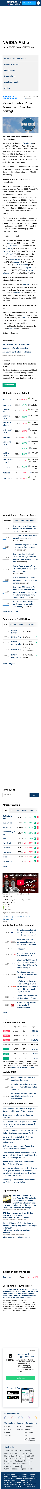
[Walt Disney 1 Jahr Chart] (33, 478)
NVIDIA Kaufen (14, 631)
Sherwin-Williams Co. (8, 460)
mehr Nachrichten (10, 611)
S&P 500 (30, 1456)
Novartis (6, 847)
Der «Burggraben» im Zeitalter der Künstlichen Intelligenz (27, 974)
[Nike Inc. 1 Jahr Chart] (33, 448)
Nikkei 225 (20, 1456)
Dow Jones (27, 143)
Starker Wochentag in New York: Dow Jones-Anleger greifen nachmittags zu (25, 568)
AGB (26, 1435)
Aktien (22, 1458)
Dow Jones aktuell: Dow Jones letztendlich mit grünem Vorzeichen (25, 528)
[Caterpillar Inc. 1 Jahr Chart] (33, 410)
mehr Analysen (9, 663)
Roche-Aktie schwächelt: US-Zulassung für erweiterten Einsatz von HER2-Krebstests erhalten (19, 1139)
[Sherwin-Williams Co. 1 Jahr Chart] (33, 460)
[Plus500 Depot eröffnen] (13, 4)
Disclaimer (28, 1432)
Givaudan (7, 827)
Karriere (7, 1429)
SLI (21, 1451)
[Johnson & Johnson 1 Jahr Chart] (33, 423)
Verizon (11, 328)
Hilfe (19, 1426)
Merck (23, 318)
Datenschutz (29, 1429)
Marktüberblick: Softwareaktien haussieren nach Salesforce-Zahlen (26, 942)
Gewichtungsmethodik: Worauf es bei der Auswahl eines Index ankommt (24, 1087)
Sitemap (7, 1435)
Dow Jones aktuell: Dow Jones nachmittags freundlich (25, 536)
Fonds (6, 1464)
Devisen (30, 1458)
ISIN (19, 47)
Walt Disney (15, 259)
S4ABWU (34, 1040)
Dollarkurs (8, 1461)
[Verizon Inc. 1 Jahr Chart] (33, 467)
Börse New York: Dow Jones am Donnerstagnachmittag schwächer (24, 604)
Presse (7, 1432)
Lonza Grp (7, 852)
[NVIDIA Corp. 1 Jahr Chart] (33, 454)
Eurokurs (18, 1461)
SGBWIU (34, 1054)
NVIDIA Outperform (16, 656)
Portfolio (17, 1466)
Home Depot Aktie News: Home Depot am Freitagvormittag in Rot (19, 1180)
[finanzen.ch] (14, 2)
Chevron (6, 251)
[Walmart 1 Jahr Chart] (34, 473)
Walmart (9, 254)
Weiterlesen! (9, 385)
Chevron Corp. (6, 417)
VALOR (5, 47)
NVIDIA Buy (16, 637)
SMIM (27, 1451)
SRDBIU (34, 1058)
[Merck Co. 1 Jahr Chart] (33, 437)
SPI (16, 1451)
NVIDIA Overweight (16, 642)
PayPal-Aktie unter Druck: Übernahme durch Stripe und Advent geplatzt (18, 1162)
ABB (4, 838)
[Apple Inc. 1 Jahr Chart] (33, 405)
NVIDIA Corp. (6, 454)
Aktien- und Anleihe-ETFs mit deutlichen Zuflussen (27, 997)
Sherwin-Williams (21, 265)
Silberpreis (28, 1461)
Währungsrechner (11, 1469)
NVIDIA (26, 284)
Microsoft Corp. (7, 443)
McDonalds (12, 246)
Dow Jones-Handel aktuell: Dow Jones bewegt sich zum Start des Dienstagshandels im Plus (25, 558)
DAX (6, 1453)
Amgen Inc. (7, 399)
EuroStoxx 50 (15, 1453)
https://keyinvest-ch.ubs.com (22, 1068)
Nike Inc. (6, 448)
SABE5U (34, 1049)
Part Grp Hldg (8, 843)
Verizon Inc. (7, 467)
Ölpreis (23, 1469)
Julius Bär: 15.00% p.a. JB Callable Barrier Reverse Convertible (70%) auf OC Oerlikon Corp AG (27, 964)
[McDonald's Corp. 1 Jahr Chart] (33, 431)
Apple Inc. (7, 405)
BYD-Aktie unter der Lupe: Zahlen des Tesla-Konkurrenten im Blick (18, 1147)
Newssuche (9, 790)
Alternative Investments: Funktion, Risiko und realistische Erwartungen (24, 1096)
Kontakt (7, 1426)
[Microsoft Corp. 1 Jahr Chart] (33, 443)
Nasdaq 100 (9, 1456)
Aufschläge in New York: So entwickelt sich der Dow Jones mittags (25, 580)
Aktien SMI (8, 1451)
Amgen (16, 262)
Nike (10, 248)
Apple (10, 243)
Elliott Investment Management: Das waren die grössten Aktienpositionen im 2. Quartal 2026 (19, 1124)
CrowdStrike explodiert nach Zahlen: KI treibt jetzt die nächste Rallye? (26, 932)
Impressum (28, 1426)
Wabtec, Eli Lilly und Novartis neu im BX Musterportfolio (26, 1005)
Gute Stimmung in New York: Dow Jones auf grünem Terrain (25, 547)
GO (34, 795)
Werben (20, 1429)
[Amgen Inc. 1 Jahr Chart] (33, 399)
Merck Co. (7, 437)
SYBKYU (34, 1035)
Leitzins (31, 1469)
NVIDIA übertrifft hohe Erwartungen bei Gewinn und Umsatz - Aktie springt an (19, 1109)
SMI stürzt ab (22, 949)
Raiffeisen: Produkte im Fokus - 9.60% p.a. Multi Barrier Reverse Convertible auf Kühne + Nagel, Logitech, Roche (27, 986)
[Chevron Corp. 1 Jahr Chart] (33, 417)
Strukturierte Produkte (20, 1464)
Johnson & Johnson (7, 423)
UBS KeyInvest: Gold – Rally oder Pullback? (26, 954)
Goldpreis (13, 1458)
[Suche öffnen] (38, 3)
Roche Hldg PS (9, 861)
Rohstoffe (8, 1466)
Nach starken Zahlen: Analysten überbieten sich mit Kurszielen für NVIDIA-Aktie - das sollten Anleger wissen (20, 1155)
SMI (5, 1458)
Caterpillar (27, 267)
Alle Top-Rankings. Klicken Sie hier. (17, 1237)
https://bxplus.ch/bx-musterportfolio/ (15, 913)
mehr (5, 866)
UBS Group (7, 823)
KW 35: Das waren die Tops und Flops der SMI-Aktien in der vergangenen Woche (20, 1131)
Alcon (5, 857)
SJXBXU (35, 1031)
